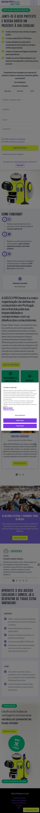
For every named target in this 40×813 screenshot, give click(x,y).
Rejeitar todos (20, 420)
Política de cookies (7, 408)
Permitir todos (20, 426)
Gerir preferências (20, 415)
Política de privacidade (8, 409)
